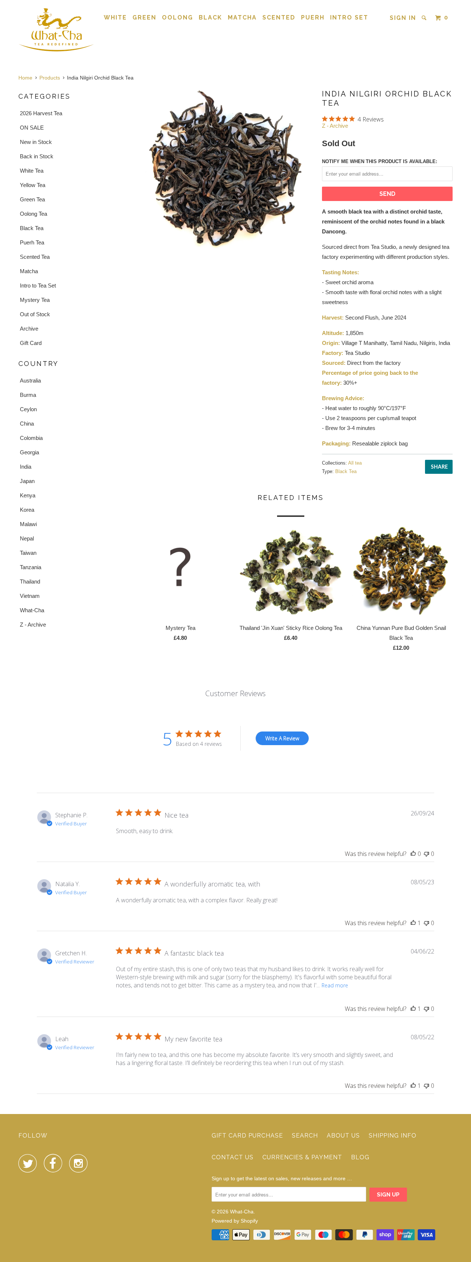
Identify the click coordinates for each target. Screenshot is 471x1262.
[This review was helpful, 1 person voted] (413, 923)
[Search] (425, 18)
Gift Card (31, 343)
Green (144, 17)
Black (210, 17)
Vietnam (30, 596)
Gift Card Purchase (247, 1135)
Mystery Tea (35, 300)
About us (343, 1135)
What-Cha (32, 610)
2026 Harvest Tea (41, 113)
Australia (30, 380)
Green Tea (32, 199)
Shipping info (393, 1135)
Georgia (29, 452)
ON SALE (32, 127)
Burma (28, 395)
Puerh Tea (32, 242)
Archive (29, 328)
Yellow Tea (32, 185)
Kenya (27, 495)
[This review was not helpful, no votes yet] (426, 854)
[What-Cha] (56, 29)
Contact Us (233, 1157)
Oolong (177, 17)
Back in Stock (36, 156)
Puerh (313, 17)
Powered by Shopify (235, 1221)
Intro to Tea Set (38, 285)
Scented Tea (35, 257)
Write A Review (282, 738)
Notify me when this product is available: (379, 161)
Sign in (403, 17)
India (25, 466)
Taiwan (28, 553)
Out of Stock (35, 314)
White (115, 17)
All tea (355, 463)
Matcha (242, 17)
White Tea (31, 171)
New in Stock (36, 142)
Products (49, 78)
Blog (360, 1157)
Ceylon (28, 409)
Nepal (27, 538)
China (27, 423)
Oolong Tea (33, 214)
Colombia (31, 438)
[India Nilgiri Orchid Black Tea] (222, 169)
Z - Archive (33, 624)
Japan (27, 481)
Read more (335, 985)
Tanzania (30, 567)
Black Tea (31, 228)
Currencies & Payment (302, 1157)
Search (305, 1135)
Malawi (28, 524)
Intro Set (349, 17)
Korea (27, 510)
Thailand (30, 581)
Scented (278, 17)
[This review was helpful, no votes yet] (413, 854)
